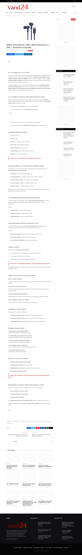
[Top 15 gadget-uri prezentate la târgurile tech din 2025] (45, 493)
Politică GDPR (48, 547)
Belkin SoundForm (16, 421)
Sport (58, 12)
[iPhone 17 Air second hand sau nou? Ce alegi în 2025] (29, 457)
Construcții (27, 12)
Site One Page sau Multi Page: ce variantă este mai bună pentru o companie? (69, 75)
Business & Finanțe (18, 12)
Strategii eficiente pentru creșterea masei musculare (68, 149)
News (12, 15)
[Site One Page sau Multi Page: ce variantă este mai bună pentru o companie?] (59, 76)
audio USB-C (9, 421)
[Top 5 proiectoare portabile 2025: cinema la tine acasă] (45, 476)
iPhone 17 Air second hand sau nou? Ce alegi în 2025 (28, 466)
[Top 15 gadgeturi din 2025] (13, 476)
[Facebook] (2, 63)
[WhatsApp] (2, 78)
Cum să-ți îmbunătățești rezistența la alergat (68, 142)
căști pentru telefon (47, 421)
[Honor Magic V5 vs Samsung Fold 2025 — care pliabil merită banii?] (13, 493)
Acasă (11, 12)
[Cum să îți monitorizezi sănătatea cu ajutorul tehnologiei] (13, 457)
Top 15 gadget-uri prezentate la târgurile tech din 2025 (45, 502)
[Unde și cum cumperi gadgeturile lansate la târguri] (45, 457)
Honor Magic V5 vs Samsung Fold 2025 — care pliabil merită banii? (13, 502)
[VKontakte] (2, 72)
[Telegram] (2, 75)
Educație (33, 12)
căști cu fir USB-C (39, 421)
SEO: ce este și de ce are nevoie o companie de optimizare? (68, 82)
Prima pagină (8, 15)
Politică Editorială (58, 547)
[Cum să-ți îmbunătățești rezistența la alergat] (59, 143)
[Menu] (7, 12)
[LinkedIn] (2, 69)
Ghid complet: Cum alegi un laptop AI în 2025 (29, 484)
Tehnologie (64, 12)
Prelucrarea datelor (39, 547)
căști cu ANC (32, 421)
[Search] (75, 12)
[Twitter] (2, 66)
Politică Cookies (18, 547)
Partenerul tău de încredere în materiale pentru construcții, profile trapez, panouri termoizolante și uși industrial (69, 135)
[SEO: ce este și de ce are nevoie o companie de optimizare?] (59, 83)
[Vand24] (17, 6)
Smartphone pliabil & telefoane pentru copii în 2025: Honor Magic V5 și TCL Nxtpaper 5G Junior (29, 503)
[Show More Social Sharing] (34, 54)
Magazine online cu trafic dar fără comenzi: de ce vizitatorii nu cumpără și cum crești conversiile (69, 98)
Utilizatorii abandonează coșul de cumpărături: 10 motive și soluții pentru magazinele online (68, 90)
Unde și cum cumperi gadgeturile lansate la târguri (45, 466)
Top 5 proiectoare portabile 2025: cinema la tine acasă (44, 484)
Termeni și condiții (27, 547)
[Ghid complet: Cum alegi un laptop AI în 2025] (29, 476)
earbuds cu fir (9, 423)
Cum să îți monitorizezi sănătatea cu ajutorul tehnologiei (12, 467)
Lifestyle (40, 12)
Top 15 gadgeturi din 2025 (12, 484)
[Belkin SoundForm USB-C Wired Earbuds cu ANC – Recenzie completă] (29, 30)
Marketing (46, 12)
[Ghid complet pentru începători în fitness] (59, 155)
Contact (66, 547)
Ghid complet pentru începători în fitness (67, 154)
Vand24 (11, 50)
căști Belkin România (25, 421)
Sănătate (53, 12)
